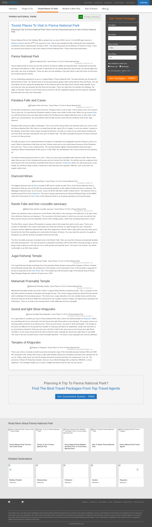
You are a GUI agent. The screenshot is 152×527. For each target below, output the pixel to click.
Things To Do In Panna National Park (45, 445)
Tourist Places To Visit (48, 9)
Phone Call (114, 66)
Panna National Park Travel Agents (130, 445)
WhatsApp (125, 66)
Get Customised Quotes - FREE (76, 396)
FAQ (110, 502)
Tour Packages (119, 3)
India (48, 43)
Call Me (143, 2)
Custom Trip (98, 3)
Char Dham (36, 271)
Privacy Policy (127, 502)
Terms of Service (139, 502)
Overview (13, 9)
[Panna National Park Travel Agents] (131, 435)
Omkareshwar (42, 480)
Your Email (112, 34)
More (104, 9)
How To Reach (91, 9)
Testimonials (117, 502)
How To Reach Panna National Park (103, 445)
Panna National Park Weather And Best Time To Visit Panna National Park (76, 446)
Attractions (13, 482)
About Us (85, 502)
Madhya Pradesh (17, 43)
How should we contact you (117, 63)
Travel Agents (130, 3)
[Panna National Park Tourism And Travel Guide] (20, 435)
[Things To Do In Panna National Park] (48, 435)
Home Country (113, 44)
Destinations (108, 3)
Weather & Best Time (71, 9)
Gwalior (95, 480)
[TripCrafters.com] (10, 2)
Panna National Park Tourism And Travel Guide (20, 445)
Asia (35, 185)
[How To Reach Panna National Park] (103, 435)
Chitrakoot (68, 480)
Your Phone (112, 54)
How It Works (88, 3)
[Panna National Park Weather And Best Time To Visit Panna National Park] (76, 435)
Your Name (112, 25)
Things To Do (27, 9)
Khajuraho (67, 163)
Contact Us (93, 502)
